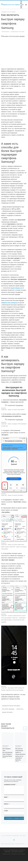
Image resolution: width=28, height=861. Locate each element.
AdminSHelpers (6, 31)
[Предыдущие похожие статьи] (21, 728)
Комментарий (10, 784)
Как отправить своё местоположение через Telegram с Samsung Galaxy (7, 752)
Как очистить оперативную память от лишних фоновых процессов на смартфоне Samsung (20, 754)
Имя (6, 797)
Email (7, 804)
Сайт (6, 810)
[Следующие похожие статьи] (25, 728)
